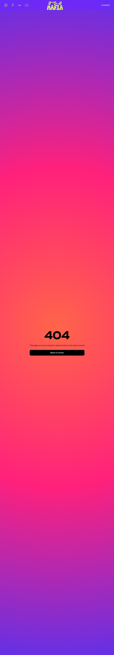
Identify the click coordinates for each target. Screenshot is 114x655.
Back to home (57, 353)
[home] (55, 5)
